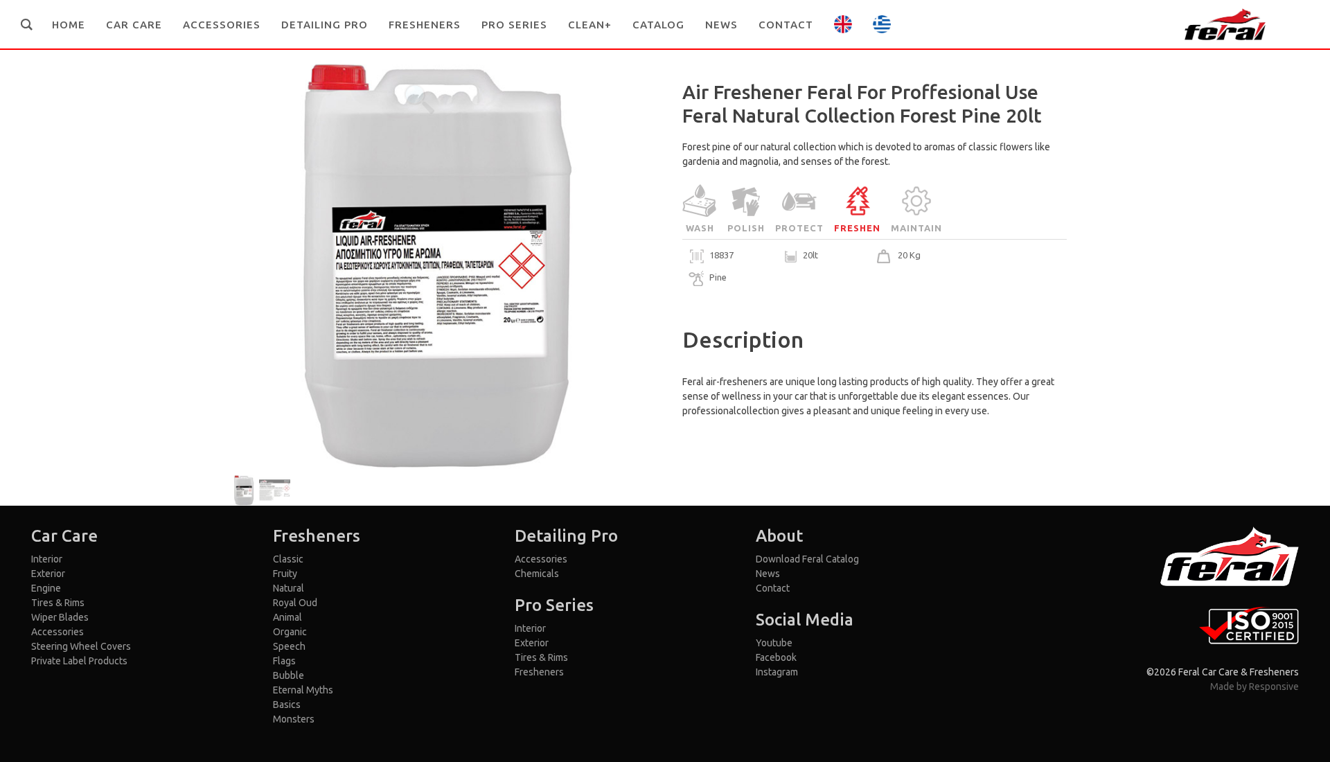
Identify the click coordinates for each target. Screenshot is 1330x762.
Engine (46, 588)
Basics (287, 704)
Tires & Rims (58, 602)
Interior (46, 559)
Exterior (48, 573)
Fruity (285, 573)
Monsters (293, 719)
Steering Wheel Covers (81, 646)
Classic (288, 559)
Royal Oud (295, 602)
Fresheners (539, 671)
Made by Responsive (1254, 686)
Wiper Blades (60, 617)
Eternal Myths (303, 689)
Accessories (57, 631)
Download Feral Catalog (807, 559)
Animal (287, 617)
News (768, 573)
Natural (288, 588)
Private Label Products (79, 660)
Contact (773, 588)
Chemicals (537, 573)
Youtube (774, 642)
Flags (284, 660)
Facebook (776, 657)
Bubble (288, 675)
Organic (290, 631)
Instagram (777, 671)
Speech (289, 646)
